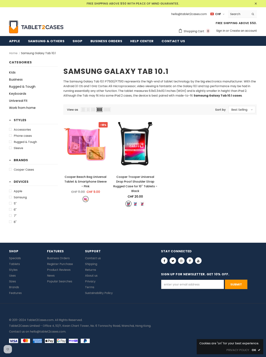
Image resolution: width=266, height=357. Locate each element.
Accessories (22, 130)
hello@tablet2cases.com (48, 331)
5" (15, 203)
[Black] (128, 203)
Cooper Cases (24, 170)
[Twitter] (173, 260)
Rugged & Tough (25, 142)
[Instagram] (181, 260)
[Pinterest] (190, 260)
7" (15, 216)
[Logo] (36, 26)
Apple (18, 191)
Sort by (220, 110)
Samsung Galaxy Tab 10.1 (38, 53)
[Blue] (135, 203)
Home (13, 53)
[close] (255, 3)
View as (72, 110)
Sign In (221, 31)
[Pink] (85, 199)
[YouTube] (198, 260)
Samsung (20, 197)
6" (15, 210)
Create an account (243, 31)
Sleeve (18, 148)
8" (15, 222)
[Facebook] (164, 260)
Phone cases (23, 136)
